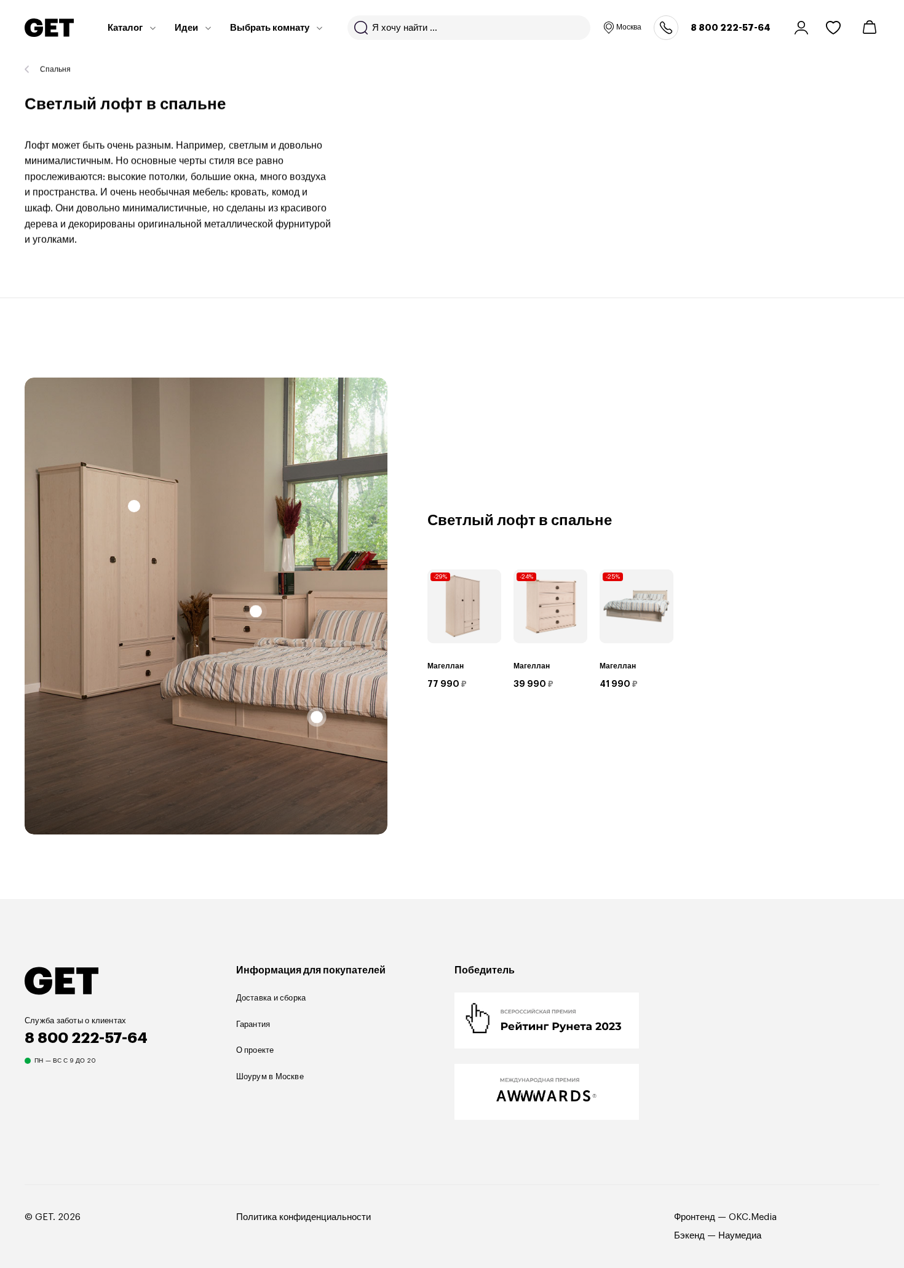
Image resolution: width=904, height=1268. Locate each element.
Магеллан (445, 666)
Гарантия (253, 1024)
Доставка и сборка (271, 998)
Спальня (55, 69)
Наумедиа (739, 1235)
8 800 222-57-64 (731, 27)
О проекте (255, 1050)
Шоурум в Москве (270, 1076)
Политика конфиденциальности (303, 1217)
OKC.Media (753, 1217)
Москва (628, 27)
